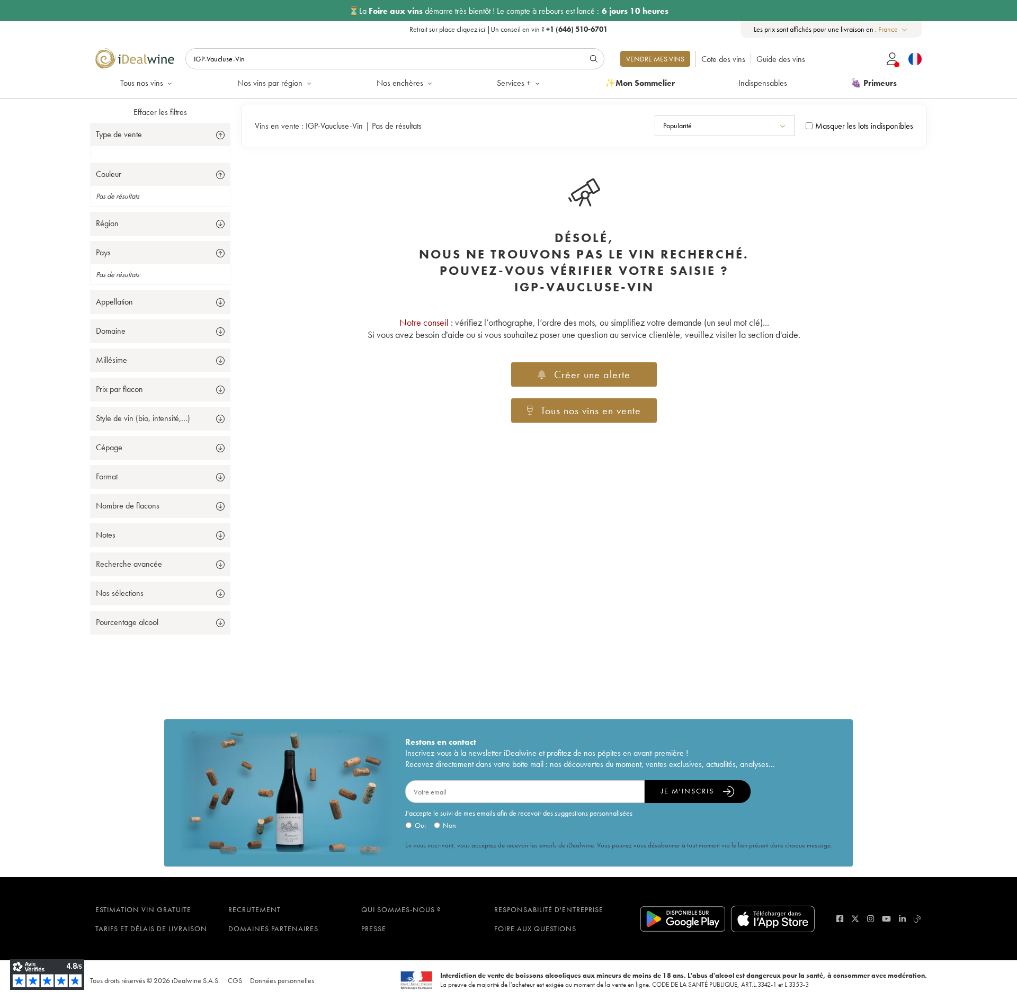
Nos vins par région (269, 82)
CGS (235, 980)
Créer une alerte (592, 374)
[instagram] (870, 918)
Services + (514, 82)
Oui (420, 825)
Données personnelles (282, 980)
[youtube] (886, 918)
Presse (373, 928)
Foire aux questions (535, 928)
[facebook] (839, 918)
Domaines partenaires (273, 928)
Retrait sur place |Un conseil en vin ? (508, 29)
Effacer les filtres (160, 112)
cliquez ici (471, 29)
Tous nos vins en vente (591, 410)
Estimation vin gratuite (143, 909)
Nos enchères (400, 82)
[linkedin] (902, 918)
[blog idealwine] (918, 918)
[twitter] (855, 918)
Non (449, 825)
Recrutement (254, 909)
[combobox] (893, 29)
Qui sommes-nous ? (401, 909)
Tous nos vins (141, 82)
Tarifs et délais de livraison (151, 928)
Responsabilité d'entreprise (548, 909)
